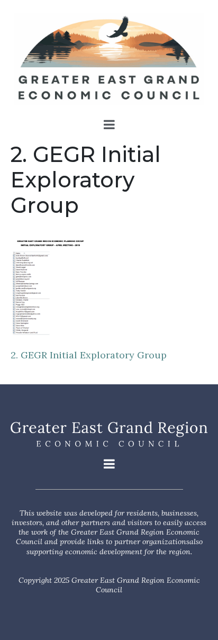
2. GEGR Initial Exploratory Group (89, 355)
